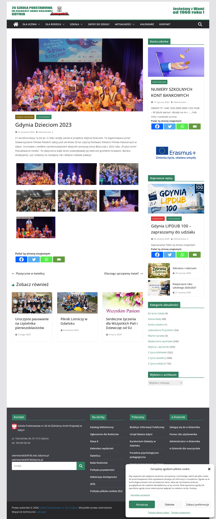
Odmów (169, 504)
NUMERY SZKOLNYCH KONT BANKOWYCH (171, 92)
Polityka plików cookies (158, 512)
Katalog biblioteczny (102, 427)
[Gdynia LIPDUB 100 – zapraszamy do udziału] (176, 198)
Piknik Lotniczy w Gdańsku (74, 321)
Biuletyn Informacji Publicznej (147, 427)
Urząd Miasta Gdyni (141, 434)
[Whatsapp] (46, 259)
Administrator (179, 102)
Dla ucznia (29, 24)
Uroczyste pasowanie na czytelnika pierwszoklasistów (32, 323)
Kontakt (164, 24)
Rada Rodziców (98, 462)
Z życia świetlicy (157, 358)
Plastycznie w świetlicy (30, 273)
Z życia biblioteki (157, 352)
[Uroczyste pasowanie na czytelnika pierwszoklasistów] (32, 294)
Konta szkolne (159, 82)
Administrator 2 (45, 132)
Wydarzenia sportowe (160, 341)
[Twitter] (34, 259)
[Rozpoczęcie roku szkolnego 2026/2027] (159, 288)
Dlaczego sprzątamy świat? (121, 273)
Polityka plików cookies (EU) (106, 491)
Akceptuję (142, 504)
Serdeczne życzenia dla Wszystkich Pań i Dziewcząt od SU (122, 323)
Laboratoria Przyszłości (161, 330)
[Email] (59, 259)
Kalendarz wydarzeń (101, 448)
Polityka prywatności (180, 512)
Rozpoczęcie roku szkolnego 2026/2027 (184, 285)
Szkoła (74, 24)
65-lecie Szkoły (156, 313)
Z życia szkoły (43, 117)
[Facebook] (21, 259)
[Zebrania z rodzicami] (159, 270)
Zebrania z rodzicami (184, 268)
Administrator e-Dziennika (185, 441)
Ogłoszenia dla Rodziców (104, 434)
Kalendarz (147, 24)
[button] (209, 469)
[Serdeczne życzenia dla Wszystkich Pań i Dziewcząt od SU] (123, 294)
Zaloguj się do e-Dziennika (185, 427)
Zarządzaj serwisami (140, 495)
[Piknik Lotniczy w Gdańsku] (77, 294)
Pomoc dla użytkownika (183, 434)
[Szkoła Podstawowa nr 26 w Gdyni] (16, 24)
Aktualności (123, 24)
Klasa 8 (94, 441)
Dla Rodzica (53, 24)
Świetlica (95, 455)
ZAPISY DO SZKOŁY (99, 24)
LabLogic (41, 511)
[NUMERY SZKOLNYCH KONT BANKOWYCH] (176, 62)
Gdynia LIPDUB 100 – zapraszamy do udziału (173, 229)
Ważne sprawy (156, 335)
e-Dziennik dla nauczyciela (185, 448)
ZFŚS (92, 484)
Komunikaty (157, 218)
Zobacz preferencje (197, 504)
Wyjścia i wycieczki (25, 117)
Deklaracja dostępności (103, 477)
